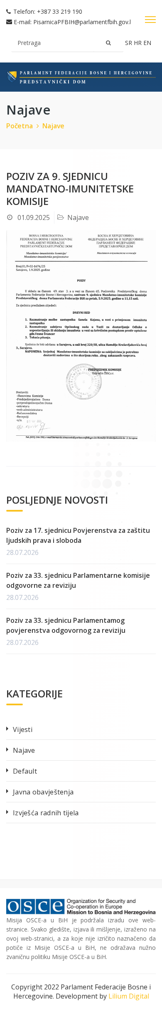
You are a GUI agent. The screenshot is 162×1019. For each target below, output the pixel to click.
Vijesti (22, 729)
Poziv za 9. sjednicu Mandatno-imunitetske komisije (70, 188)
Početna (19, 125)
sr (129, 43)
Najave (53, 125)
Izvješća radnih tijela (46, 812)
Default (25, 771)
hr (138, 43)
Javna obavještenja (43, 792)
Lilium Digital (128, 996)
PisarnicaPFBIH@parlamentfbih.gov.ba (84, 22)
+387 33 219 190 (59, 11)
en (147, 43)
